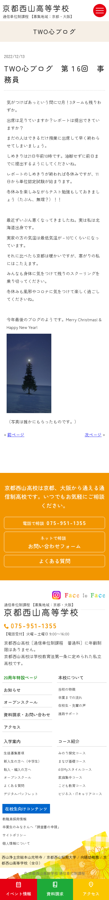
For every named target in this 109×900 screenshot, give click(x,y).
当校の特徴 (66, 689)
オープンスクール (17, 777)
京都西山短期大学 (61, 857)
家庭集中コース (70, 777)
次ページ (93, 434)
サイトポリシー (14, 835)
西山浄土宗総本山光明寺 (22, 857)
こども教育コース (72, 785)
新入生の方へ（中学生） (23, 761)
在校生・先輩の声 (72, 705)
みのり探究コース (72, 753)
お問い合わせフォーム (54, 542)
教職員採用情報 (14, 818)
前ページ (15, 434)
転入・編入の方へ (17, 769)
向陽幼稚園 (89, 857)
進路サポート (68, 713)
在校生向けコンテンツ (26, 809)
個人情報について (16, 843)
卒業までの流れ (70, 697)
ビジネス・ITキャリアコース (80, 793)
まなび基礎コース (72, 761)
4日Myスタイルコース (75, 769)
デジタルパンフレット (21, 793)
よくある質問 (54, 561)
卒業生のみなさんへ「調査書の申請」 (31, 826)
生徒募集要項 (14, 753)
